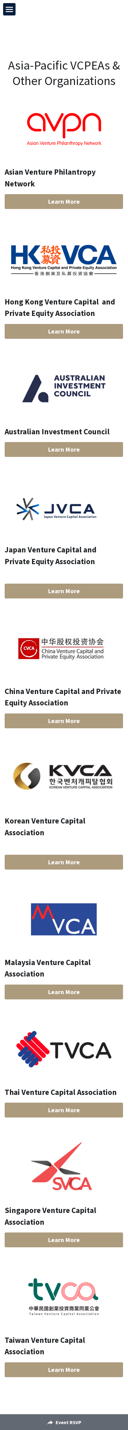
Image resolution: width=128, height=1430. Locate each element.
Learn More (64, 201)
